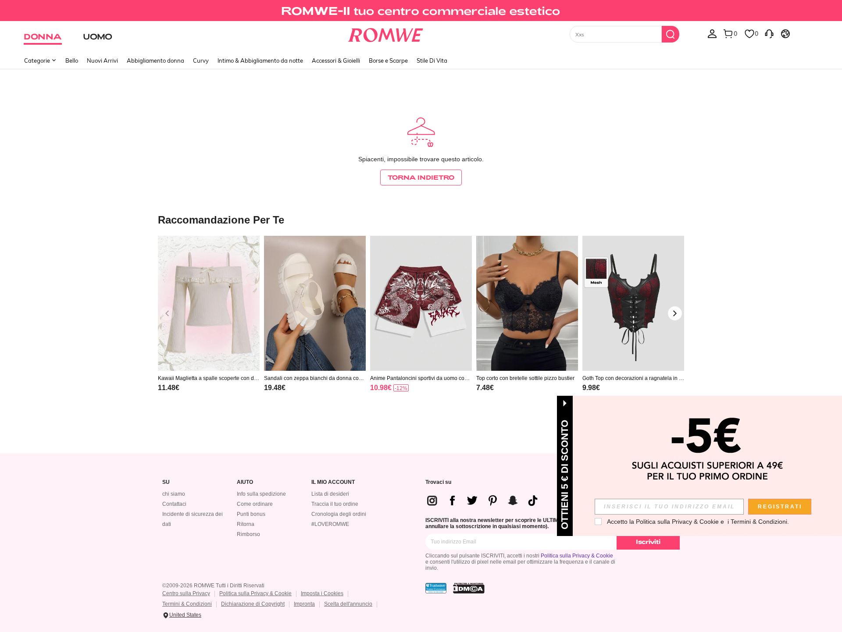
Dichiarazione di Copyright (253, 604)
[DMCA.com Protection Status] (469, 588)
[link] (421, 10)
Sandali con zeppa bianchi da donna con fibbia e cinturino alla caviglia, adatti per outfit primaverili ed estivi (315, 378)
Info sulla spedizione (261, 494)
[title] (421, 219)
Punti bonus (251, 514)
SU (166, 482)
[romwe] (385, 33)
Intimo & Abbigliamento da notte (260, 60)
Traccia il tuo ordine (334, 504)
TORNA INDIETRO (421, 177)
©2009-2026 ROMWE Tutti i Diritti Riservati (213, 585)
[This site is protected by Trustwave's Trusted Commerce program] (435, 588)
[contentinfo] (168, 387)
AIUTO (245, 482)
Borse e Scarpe (388, 60)
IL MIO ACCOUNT (333, 482)
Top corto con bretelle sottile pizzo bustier (525, 378)
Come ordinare (255, 504)
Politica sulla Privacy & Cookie (577, 556)
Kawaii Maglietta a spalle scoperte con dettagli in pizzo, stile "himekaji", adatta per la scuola (209, 378)
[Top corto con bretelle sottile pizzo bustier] (527, 303)
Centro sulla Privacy (186, 593)
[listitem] (209, 325)
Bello (71, 60)
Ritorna (245, 524)
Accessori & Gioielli (336, 60)
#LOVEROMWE (330, 524)
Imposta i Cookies (322, 593)
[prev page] (167, 313)
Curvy (201, 60)
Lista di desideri (330, 494)
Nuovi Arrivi (102, 60)
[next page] (675, 313)
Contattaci (174, 504)
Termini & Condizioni (187, 604)
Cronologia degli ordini (338, 514)
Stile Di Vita (432, 60)
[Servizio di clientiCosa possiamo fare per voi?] (769, 33)
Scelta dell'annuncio (348, 604)
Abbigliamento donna (155, 60)
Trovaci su (438, 482)
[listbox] (712, 33)
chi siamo (173, 494)
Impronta (304, 604)
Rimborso (248, 534)
